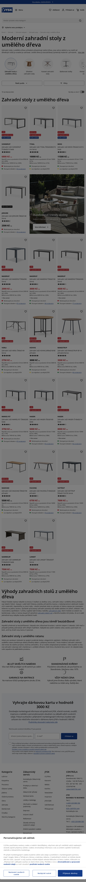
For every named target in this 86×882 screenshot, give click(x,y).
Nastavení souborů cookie (16, 873)
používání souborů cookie (40, 864)
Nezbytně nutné (44, 873)
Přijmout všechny (70, 873)
